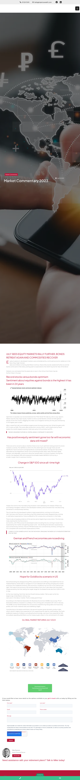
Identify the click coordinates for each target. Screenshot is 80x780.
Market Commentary (11, 174)
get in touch (52, 698)
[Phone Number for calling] (20, 778)
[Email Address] (60, 778)
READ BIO (17, 755)
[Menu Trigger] (77, 8)
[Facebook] (56, 2)
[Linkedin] (60, 2)
